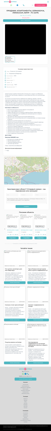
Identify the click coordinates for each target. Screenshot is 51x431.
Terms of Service (27, 429)
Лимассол (25, 398)
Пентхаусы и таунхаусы (25, 390)
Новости (25, 417)
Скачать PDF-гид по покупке (25, 379)
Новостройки (25, 384)
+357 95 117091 (26, 371)
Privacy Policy (21, 429)
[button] (6, 158)
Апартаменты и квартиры (25, 387)
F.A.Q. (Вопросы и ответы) (25, 420)
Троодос (25, 407)
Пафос (25, 401)
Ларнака (25, 400)
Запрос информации (25, 20)
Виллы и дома (25, 388)
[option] (13, 227)
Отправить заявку (41, 5)
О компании (25, 412)
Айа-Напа (25, 406)
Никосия (25, 403)
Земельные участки (25, 393)
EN (32, 5)
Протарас (25, 404)
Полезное (25, 414)
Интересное (25, 415)
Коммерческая (25, 391)
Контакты (25, 421)
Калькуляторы (25, 418)
